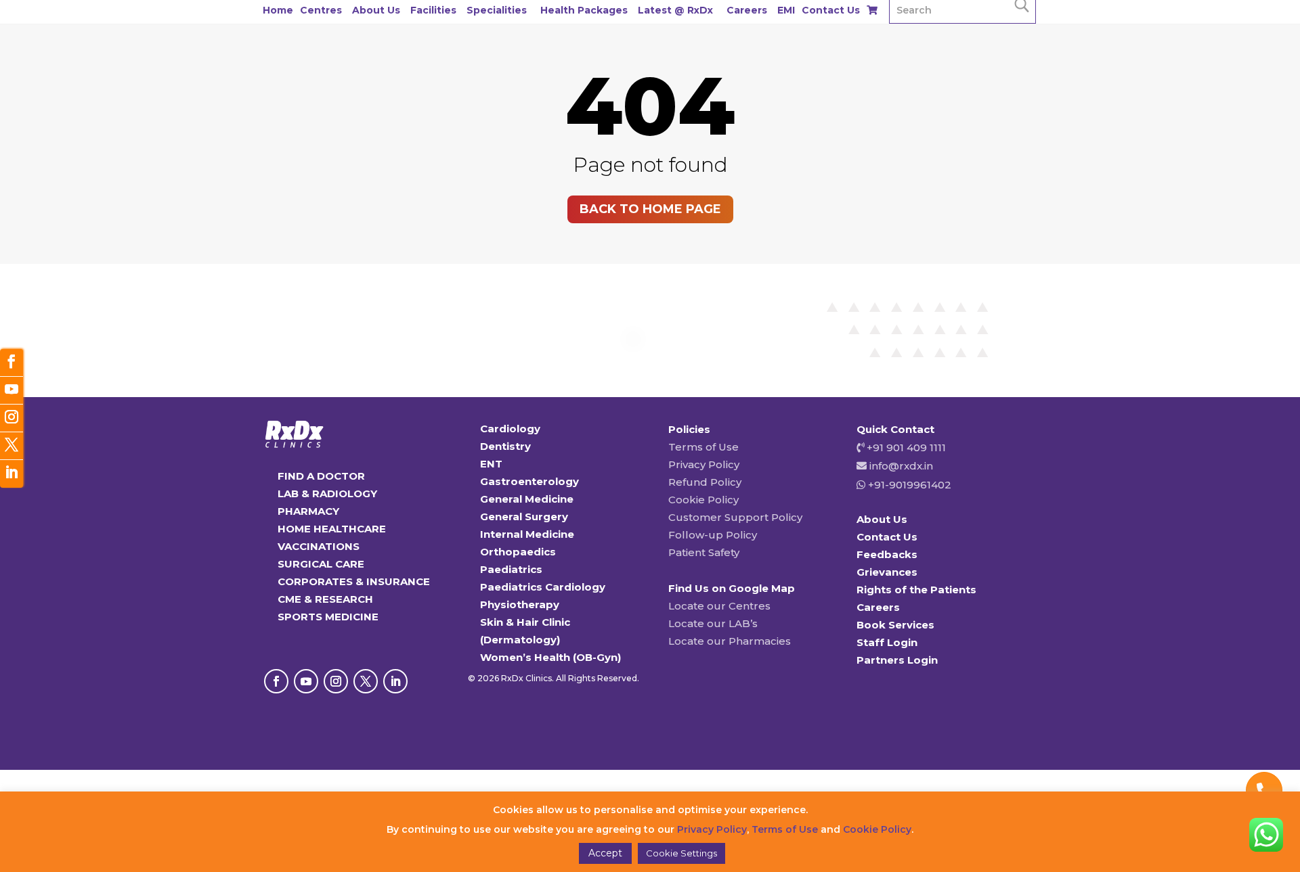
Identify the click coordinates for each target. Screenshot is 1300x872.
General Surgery (524, 516)
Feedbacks (887, 554)
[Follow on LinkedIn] (395, 681)
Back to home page (650, 209)
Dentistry (505, 446)
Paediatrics (511, 569)
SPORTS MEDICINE (328, 616)
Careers (747, 10)
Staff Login (887, 642)
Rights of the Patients (916, 589)
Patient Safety (703, 552)
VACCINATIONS (319, 546)
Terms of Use (703, 446)
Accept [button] (605, 853)
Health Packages (584, 10)
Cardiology (510, 428)
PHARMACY (308, 511)
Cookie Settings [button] (681, 853)
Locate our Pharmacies (729, 641)
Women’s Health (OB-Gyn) (550, 657)
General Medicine (526, 498)
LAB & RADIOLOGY (327, 493)
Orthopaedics (518, 551)
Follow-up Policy (712, 534)
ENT (491, 463)
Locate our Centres (719, 605)
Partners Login (897, 659)
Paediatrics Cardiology (542, 586)
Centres (321, 10)
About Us (376, 10)
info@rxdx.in (901, 465)
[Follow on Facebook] (276, 681)
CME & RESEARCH (325, 599)
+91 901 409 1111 (905, 447)
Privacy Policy (703, 464)
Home (278, 10)
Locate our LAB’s (713, 623)
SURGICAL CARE (321, 563)
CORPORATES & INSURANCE (354, 581)
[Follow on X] (365, 681)
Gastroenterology (529, 481)
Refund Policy (704, 482)
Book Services (895, 624)
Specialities (497, 10)
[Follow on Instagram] (336, 681)
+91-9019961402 (908, 484)
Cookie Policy (703, 499)
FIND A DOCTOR (321, 475)
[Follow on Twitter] (11, 446)
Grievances (887, 572)
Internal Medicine (527, 534)
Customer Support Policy (735, 517)
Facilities (433, 10)
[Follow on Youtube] (306, 681)
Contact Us (831, 10)
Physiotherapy (519, 604)
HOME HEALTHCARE (332, 528)
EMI (786, 10)
